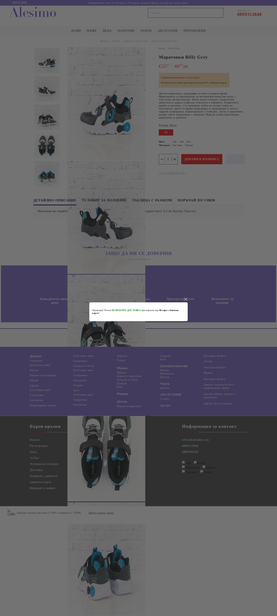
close (185, 299)
